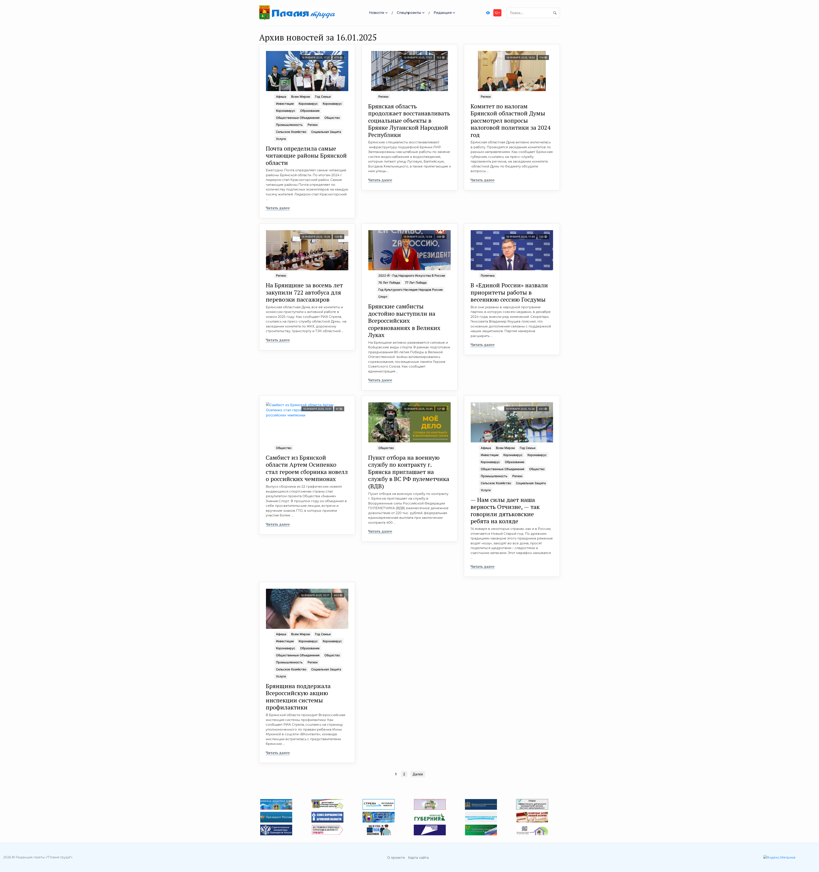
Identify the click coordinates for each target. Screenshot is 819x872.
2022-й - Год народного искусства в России (411, 275)
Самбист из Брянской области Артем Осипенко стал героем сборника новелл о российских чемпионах (307, 468)
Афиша (281, 96)
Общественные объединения (297, 117)
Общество (332, 117)
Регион (313, 124)
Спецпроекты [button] (409, 13)
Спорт (383, 296)
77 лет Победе (416, 282)
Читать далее (278, 207)
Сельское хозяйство (291, 132)
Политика (488, 275)
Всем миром (300, 96)
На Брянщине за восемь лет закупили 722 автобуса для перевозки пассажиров (304, 292)
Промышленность (289, 124)
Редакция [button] (443, 13)
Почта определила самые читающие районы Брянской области (306, 155)
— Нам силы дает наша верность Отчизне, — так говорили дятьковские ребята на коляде (505, 510)
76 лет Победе (389, 282)
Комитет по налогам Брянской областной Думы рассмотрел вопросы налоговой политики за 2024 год (510, 120)
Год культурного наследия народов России (410, 289)
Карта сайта (418, 857)
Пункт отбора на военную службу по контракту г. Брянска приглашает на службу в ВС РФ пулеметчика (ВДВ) (408, 471)
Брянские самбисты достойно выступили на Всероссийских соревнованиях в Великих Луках (404, 320)
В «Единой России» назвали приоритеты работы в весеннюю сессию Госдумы (509, 292)
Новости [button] (376, 13)
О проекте (396, 857)
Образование (309, 110)
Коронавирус (308, 103)
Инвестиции (285, 103)
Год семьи (323, 96)
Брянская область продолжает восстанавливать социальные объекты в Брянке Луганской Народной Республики (409, 120)
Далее (418, 774)
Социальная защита (326, 132)
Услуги (281, 139)
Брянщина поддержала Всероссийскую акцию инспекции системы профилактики (298, 696)
